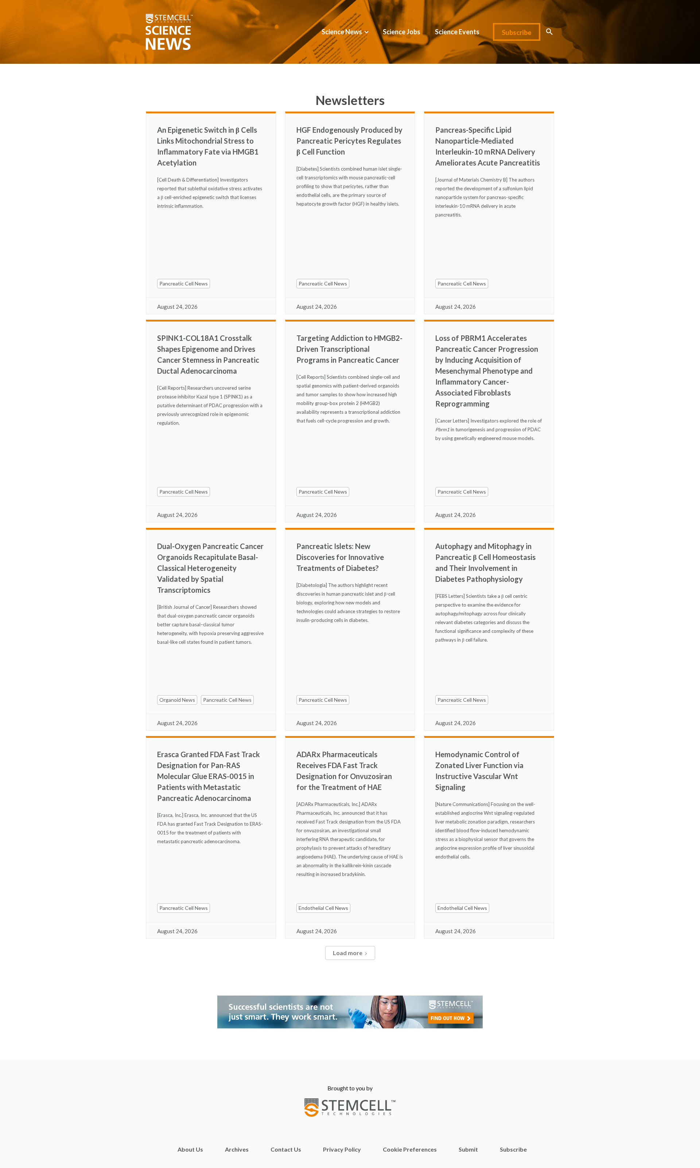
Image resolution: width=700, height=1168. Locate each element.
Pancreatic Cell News (183, 283)
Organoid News (177, 700)
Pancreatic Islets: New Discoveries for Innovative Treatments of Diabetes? (340, 557)
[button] (549, 31)
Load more (347, 952)
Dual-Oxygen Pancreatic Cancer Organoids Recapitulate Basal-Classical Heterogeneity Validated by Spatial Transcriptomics (210, 568)
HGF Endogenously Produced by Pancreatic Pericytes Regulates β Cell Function (349, 140)
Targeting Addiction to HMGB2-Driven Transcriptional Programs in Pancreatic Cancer (349, 349)
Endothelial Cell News (323, 908)
